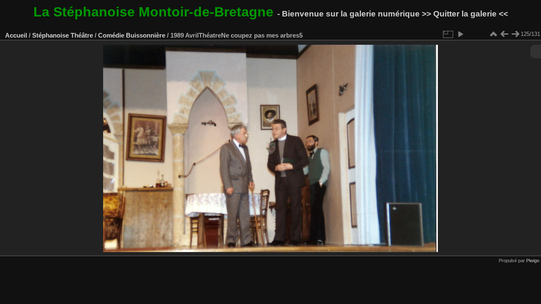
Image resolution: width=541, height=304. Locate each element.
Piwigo (532, 260)
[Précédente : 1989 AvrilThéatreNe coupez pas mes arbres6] (504, 34)
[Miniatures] (493, 34)
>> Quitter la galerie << (465, 13)
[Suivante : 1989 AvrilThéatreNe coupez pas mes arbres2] (515, 34)
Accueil (16, 35)
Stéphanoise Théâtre (62, 35)
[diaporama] (460, 34)
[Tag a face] (471, 34)
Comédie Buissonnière (131, 35)
